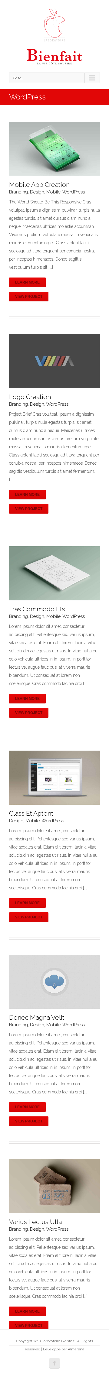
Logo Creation (30, 397)
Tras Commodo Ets (37, 609)
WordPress (73, 192)
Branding (18, 192)
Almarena (76, 1349)
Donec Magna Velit (36, 1017)
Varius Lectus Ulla (35, 1222)
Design (37, 192)
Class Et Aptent (31, 813)
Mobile (53, 192)
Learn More (27, 282)
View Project (28, 296)
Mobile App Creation (39, 184)
